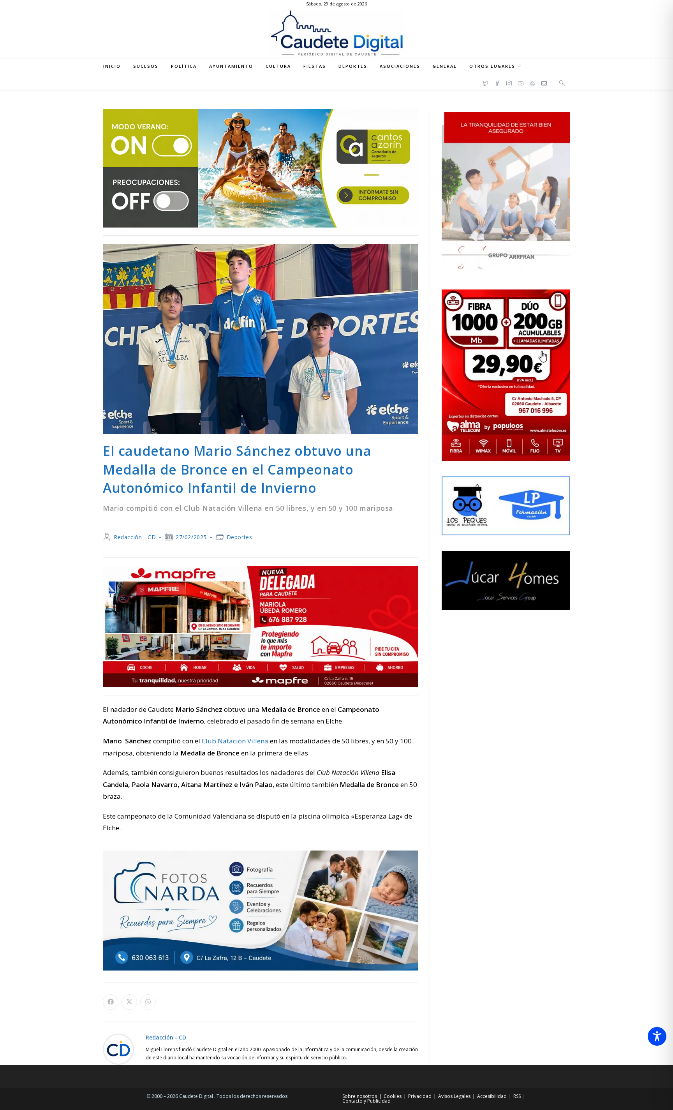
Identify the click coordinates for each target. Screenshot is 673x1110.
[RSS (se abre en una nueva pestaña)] (532, 82)
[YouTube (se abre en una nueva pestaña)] (521, 82)
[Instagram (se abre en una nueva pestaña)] (509, 82)
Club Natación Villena (235, 740)
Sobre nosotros (359, 1096)
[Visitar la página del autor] (118, 1048)
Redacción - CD (135, 537)
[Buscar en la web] (562, 82)
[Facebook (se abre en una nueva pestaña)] (497, 82)
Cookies (393, 1096)
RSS (517, 1096)
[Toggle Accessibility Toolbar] (657, 1036)
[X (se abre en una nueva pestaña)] (486, 82)
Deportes (239, 537)
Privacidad (420, 1096)
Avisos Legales (454, 1096)
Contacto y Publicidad (366, 1101)
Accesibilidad (492, 1096)
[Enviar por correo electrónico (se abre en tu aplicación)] (544, 82)
